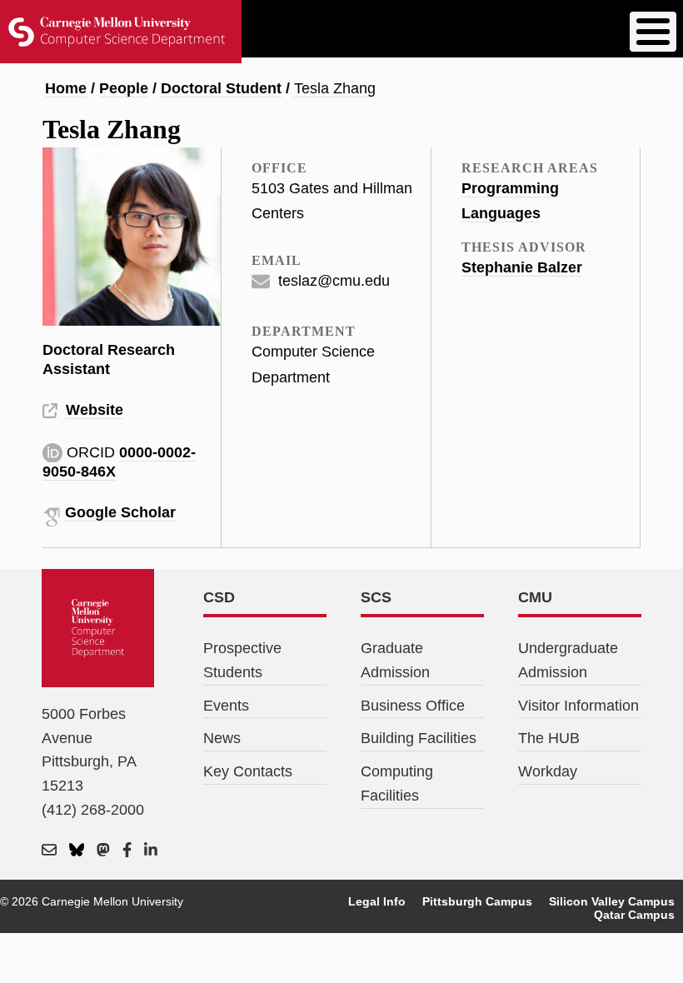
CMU (535, 597)
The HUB (549, 738)
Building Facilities (418, 738)
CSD (219, 597)
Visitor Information (578, 705)
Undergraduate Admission (568, 660)
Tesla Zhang (335, 88)
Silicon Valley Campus (612, 901)
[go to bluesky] (76, 851)
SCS (376, 597)
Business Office (413, 705)
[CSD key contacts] (49, 851)
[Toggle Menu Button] (653, 32)
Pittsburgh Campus (477, 901)
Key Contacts (247, 771)
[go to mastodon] (103, 851)
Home (66, 88)
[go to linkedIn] (150, 851)
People (123, 88)
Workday (547, 771)
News (222, 738)
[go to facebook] (127, 851)
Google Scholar (120, 512)
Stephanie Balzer (521, 267)
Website (94, 410)
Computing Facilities (397, 783)
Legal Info (377, 901)
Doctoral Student (221, 88)
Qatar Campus (634, 914)
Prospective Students (242, 660)
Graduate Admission (395, 660)
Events (226, 705)
